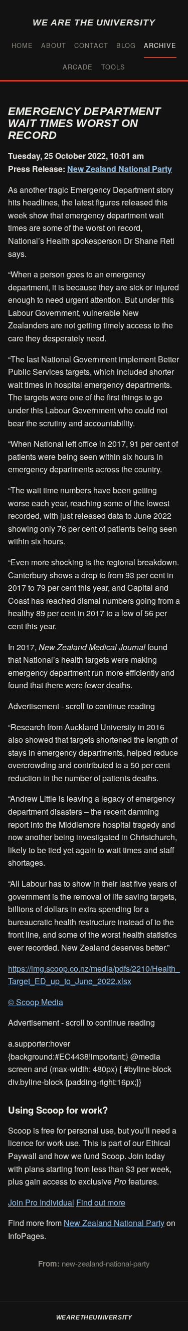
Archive (160, 45)
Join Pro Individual (41, 1202)
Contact (91, 45)
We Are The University (94, 22)
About (53, 45)
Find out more (100, 1202)
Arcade (78, 66)
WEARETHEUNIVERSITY (94, 1317)
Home (22, 45)
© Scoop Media (35, 1002)
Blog (126, 45)
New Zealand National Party (119, 168)
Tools (113, 66)
